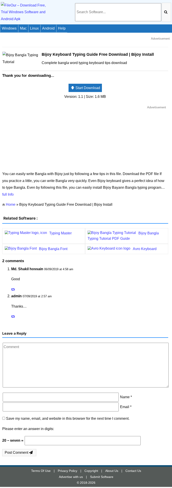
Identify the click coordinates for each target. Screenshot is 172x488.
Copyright (91, 471)
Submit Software (101, 477)
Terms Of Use (41, 471)
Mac (23, 28)
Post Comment (17, 452)
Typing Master (60, 233)
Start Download (85, 88)
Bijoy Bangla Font (53, 249)
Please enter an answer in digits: (28, 429)
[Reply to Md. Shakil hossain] (13, 289)
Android (48, 28)
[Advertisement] (85, 138)
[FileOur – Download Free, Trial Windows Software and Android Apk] (26, 12)
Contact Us (133, 471)
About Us (111, 471)
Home (10, 204)
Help (62, 28)
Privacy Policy (67, 471)
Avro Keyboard (145, 249)
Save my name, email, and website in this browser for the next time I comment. (67, 418)
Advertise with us (71, 477)
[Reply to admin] (13, 316)
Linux (34, 28)
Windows (9, 28)
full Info (8, 194)
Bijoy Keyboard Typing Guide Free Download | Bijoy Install (98, 54)
